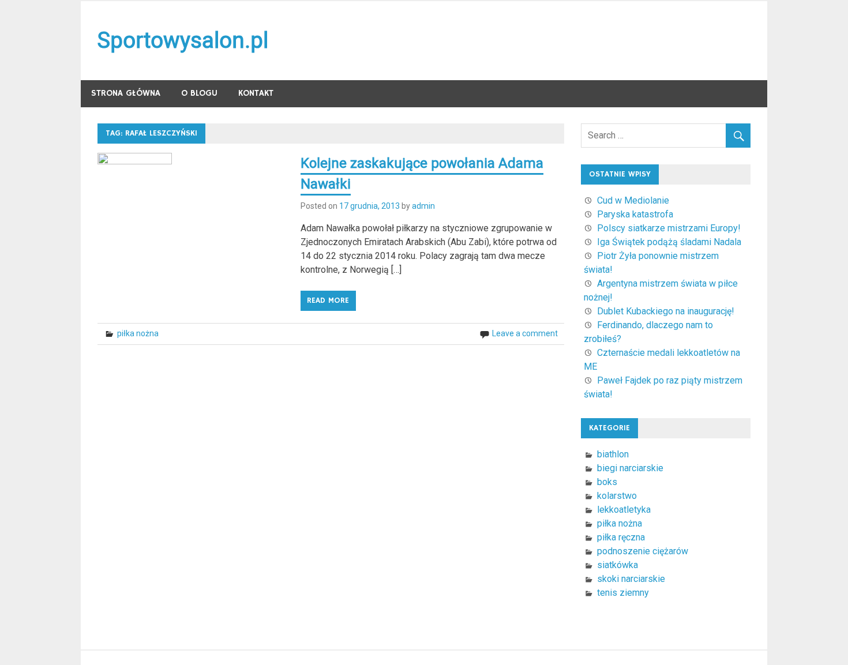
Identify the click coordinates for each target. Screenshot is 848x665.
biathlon (613, 454)
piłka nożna (138, 333)
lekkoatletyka (624, 509)
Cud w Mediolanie (633, 200)
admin (423, 206)
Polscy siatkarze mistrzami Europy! (669, 228)
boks (607, 481)
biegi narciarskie (630, 468)
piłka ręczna (621, 537)
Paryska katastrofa (635, 214)
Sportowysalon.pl (182, 40)
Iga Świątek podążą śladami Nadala (669, 241)
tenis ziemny (623, 592)
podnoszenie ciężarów (642, 551)
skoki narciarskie (631, 578)
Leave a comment (525, 333)
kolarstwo (617, 495)
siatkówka (617, 564)
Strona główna (125, 93)
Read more (328, 300)
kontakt (255, 93)
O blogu (199, 93)
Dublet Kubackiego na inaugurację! (665, 311)
